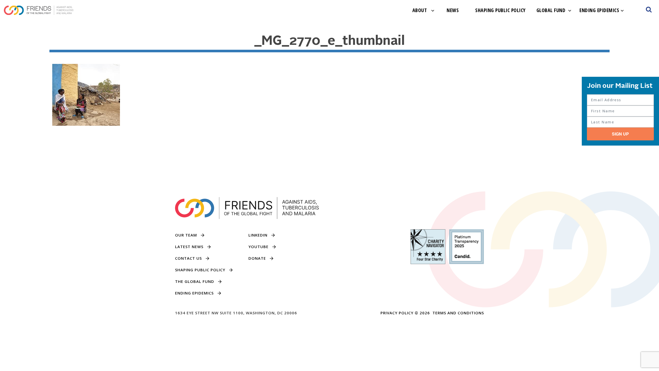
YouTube (258, 246)
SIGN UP (620, 134)
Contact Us (188, 258)
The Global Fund (194, 281)
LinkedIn (257, 235)
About (419, 10)
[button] (648, 10)
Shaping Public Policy (500, 10)
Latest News (189, 246)
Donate (257, 258)
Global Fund (551, 10)
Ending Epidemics (599, 10)
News (453, 10)
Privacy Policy (396, 312)
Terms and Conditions (458, 312)
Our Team (186, 235)
